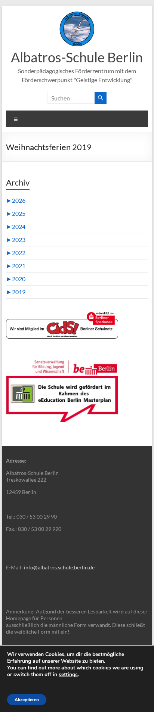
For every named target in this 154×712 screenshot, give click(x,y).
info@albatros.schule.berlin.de (59, 567)
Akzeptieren (27, 700)
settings (68, 674)
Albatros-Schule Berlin (77, 57)
